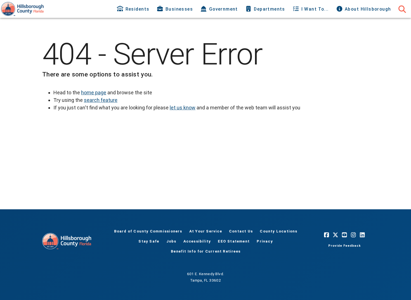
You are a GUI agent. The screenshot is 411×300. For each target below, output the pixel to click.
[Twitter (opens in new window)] (335, 235)
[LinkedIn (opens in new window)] (362, 235)
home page (93, 92)
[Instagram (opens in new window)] (353, 235)
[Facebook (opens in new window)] (326, 235)
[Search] (402, 9)
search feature (100, 100)
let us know (182, 108)
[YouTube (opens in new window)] (344, 235)
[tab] (134, 9)
